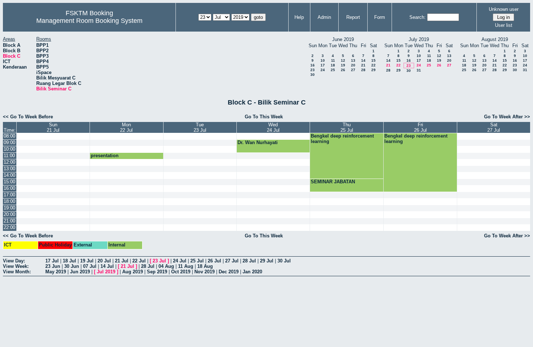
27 (353, 70)
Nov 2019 (204, 271)
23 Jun (52, 266)
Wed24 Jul (273, 127)
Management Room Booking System (89, 20)
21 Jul (121, 261)
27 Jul (232, 261)
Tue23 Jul (200, 127)
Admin (324, 17)
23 (312, 70)
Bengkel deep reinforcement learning (342, 138)
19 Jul (87, 261)
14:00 (9, 175)
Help (299, 17)
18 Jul (69, 261)
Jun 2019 (80, 271)
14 (363, 60)
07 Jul (89, 266)
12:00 (9, 162)
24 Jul (179, 261)
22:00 (9, 227)
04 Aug (166, 266)
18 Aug (205, 266)
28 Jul (249, 261)
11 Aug (185, 266)
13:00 (9, 168)
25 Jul (197, 261)
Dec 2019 (229, 271)
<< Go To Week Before (28, 116)
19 (343, 65)
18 (333, 65)
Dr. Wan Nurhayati (257, 142)
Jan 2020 (252, 271)
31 (419, 70)
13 (353, 60)
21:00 (9, 221)
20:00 (9, 214)
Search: (417, 17)
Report (353, 17)
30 (312, 75)
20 (353, 65)
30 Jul (284, 261)
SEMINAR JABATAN (333, 181)
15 (373, 60)
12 (343, 60)
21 (363, 65)
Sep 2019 (157, 271)
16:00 (9, 188)
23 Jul (159, 261)
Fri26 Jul (420, 127)
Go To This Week (264, 116)
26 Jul (214, 261)
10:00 (9, 149)
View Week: (16, 266)
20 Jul (104, 261)
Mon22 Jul (126, 127)
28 (363, 70)
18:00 (9, 201)
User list (503, 25)
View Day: (14, 261)
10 (323, 60)
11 (333, 60)
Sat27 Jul (493, 127)
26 (343, 70)
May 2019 (55, 271)
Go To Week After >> (507, 116)
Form (379, 17)
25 (333, 70)
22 (373, 65)
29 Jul (266, 261)
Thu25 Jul (346, 127)
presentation (105, 155)
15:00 (9, 181)
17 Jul (52, 261)
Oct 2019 (180, 271)
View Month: (17, 271)
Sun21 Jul (53, 127)
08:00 (9, 136)
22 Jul (139, 261)
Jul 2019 (106, 271)
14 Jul (107, 266)
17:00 (9, 194)
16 (312, 65)
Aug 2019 (132, 271)
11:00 (9, 155)
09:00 (9, 142)
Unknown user (503, 9)
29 (373, 70)
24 (323, 70)
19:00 (9, 208)
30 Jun (71, 266)
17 (323, 65)
